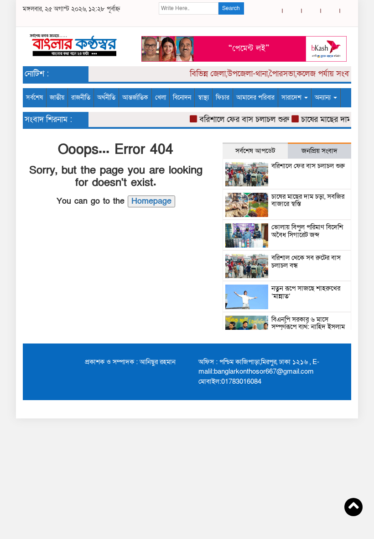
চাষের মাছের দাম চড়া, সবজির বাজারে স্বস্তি (307, 200)
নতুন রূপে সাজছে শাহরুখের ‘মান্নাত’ (305, 292)
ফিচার (222, 97)
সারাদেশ (292, 97)
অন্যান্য (323, 97)
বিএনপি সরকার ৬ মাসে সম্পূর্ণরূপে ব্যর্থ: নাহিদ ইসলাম (308, 323)
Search (231, 8)
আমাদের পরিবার (255, 97)
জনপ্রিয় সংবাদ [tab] (319, 150)
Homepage (151, 201)
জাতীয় (57, 97)
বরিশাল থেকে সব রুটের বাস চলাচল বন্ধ (306, 261)
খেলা (160, 97)
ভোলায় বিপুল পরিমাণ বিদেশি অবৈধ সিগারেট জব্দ (307, 230)
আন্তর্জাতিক (135, 97)
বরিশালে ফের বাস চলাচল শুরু (241, 119)
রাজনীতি (80, 97)
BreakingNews (326, 409)
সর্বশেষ (34, 97)
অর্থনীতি (106, 97)
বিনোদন (182, 97)
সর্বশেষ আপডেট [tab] (255, 150)
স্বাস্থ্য (203, 97)
